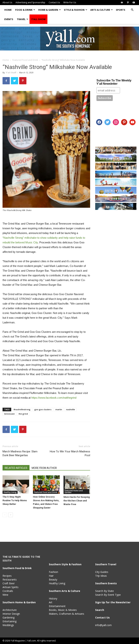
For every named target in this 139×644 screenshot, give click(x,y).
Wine (5, 594)
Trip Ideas (101, 575)
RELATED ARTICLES (16, 467)
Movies (72, 610)
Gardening (8, 617)
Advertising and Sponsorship (30, 2)
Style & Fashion (74, 9)
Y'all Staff (11, 72)
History (53, 598)
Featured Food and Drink (25, 60)
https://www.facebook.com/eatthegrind (53, 397)
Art (50, 602)
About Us (7, 2)
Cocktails (8, 591)
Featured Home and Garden (74, 491)
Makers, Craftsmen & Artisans (66, 613)
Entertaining (9, 621)
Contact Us (54, 2)
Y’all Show (38, 19)
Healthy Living (10, 492)
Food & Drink (23, 9)
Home (8, 9)
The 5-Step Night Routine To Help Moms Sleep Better (15, 500)
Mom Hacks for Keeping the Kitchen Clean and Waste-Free (77, 501)
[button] (132, 10)
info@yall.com (103, 625)
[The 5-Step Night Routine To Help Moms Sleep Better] (16, 484)
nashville (70, 409)
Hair (51, 575)
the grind (23, 413)
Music (61, 610)
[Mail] (122, 2)
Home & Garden (48, 9)
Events (8, 19)
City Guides (101, 572)
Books (52, 610)
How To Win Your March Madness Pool (70, 453)
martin (58, 409)
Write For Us (69, 2)
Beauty (53, 579)
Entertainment (57, 606)
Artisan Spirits (10, 587)
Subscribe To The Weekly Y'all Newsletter (113, 82)
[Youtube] (133, 2)
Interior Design (11, 613)
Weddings (8, 625)
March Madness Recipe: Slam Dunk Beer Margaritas (20, 453)
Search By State (104, 591)
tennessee (9, 413)
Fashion (53, 572)
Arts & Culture (100, 9)
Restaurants (10, 579)
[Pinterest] (127, 2)
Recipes (7, 575)
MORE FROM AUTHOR (44, 467)
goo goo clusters (42, 409)
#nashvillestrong (22, 409)
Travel (21, 19)
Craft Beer (9, 583)
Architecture (10, 610)
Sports (120, 9)
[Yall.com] (69, 38)
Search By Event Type (108, 594)
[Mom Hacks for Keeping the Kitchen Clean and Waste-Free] (77, 484)
